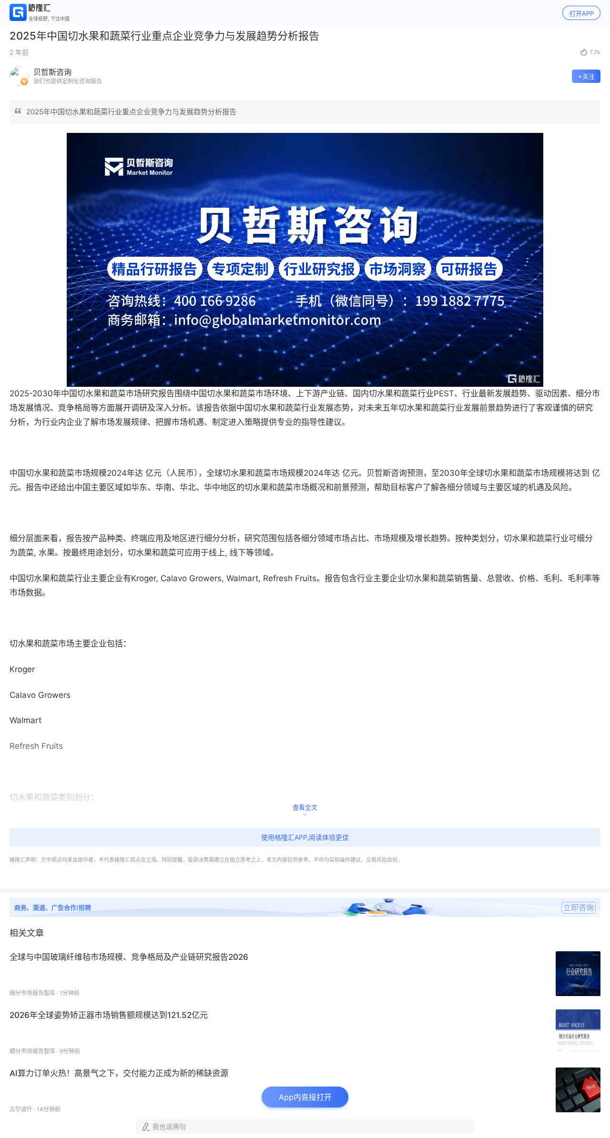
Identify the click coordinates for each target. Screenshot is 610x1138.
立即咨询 (578, 907)
